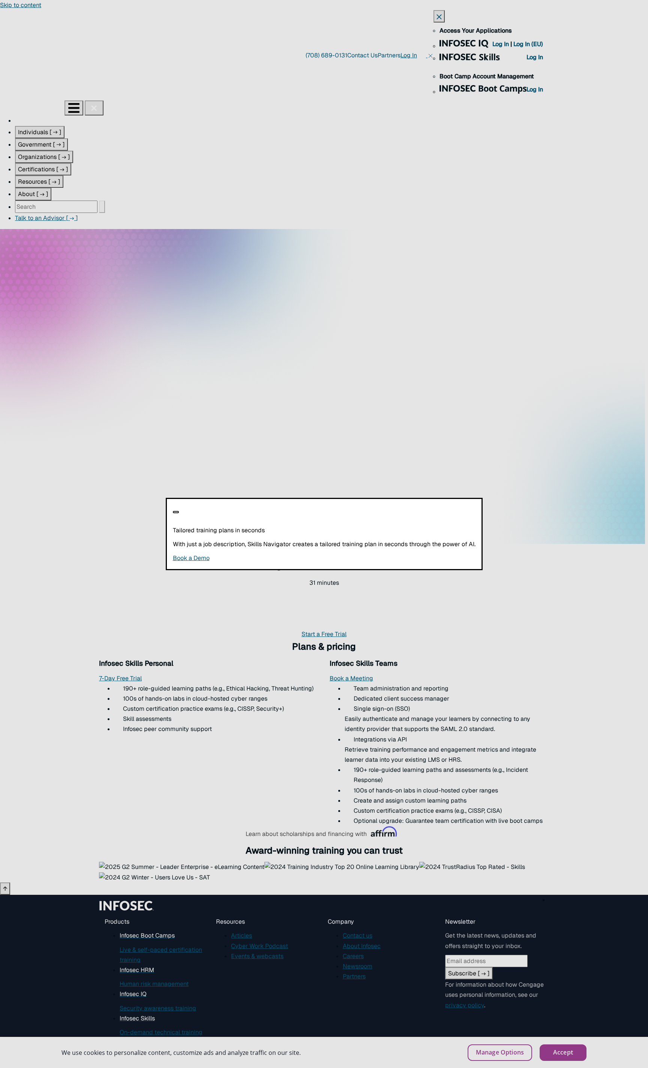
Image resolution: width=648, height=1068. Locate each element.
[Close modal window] (176, 512)
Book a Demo (237, 558)
